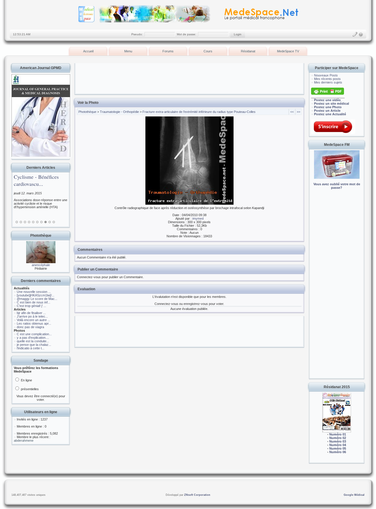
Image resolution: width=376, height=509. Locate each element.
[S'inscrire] (354, 34)
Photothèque (87, 112)
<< (292, 112)
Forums (168, 51)
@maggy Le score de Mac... (37, 299)
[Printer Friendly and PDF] (327, 93)
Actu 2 (21, 222)
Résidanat (248, 51)
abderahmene (23, 440)
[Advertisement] (336, 288)
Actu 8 (45, 222)
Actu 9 (49, 222)
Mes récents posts (327, 79)
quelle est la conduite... (33, 341)
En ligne (26, 380)
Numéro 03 (337, 441)
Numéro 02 (337, 438)
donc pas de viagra (30, 327)
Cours (208, 51)
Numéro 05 (337, 448)
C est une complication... (34, 334)
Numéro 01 (337, 434)
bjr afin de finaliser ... (31, 313)
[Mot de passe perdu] (360, 34)
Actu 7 (41, 222)
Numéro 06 (337, 452)
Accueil (88, 51)
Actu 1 (17, 222)
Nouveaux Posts (326, 75)
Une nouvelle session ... (34, 291)
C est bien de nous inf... (33, 302)
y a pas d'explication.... (33, 337)
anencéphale (41, 265)
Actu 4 (29, 222)
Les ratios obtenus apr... (34, 323)
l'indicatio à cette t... (30, 348)
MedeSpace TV (288, 51)
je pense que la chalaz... (34, 344)
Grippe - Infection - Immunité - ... (59, 180)
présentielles (29, 389)
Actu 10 (54, 222)
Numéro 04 (337, 445)
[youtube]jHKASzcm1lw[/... (35, 295)
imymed (198, 218)
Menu (128, 51)
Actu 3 (25, 222)
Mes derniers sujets (328, 82)
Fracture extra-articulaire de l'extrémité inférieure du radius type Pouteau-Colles (199, 112)
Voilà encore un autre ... (33, 320)
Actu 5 (33, 222)
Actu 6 (37, 222)
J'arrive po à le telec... (32, 316)
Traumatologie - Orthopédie (119, 112)
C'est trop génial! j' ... (31, 306)
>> (298, 112)
